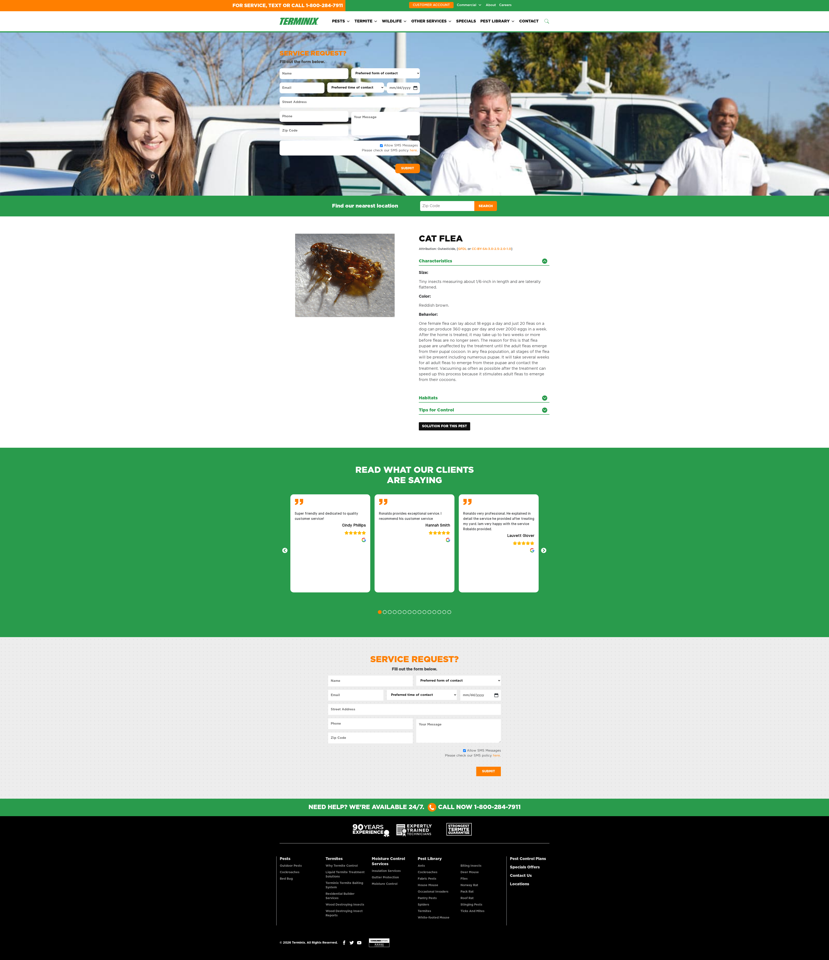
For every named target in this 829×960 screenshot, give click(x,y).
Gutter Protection (385, 877)
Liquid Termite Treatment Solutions (345, 874)
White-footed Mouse (433, 917)
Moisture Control (384, 883)
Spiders (423, 904)
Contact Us (521, 876)
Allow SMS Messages (401, 145)
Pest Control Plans (528, 859)
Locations (519, 884)
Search (486, 206)
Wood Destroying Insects (345, 904)
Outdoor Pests (291, 865)
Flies (464, 878)
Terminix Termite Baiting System (344, 885)
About (491, 5)
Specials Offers (525, 867)
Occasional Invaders (433, 891)
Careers (505, 5)
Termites (334, 859)
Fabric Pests (427, 878)
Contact (529, 21)
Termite (363, 21)
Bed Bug (286, 878)
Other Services (429, 21)
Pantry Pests (427, 898)
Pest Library (495, 21)
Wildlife (392, 21)
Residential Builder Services (340, 896)
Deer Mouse (469, 872)
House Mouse (428, 885)
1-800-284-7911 (324, 5)
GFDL (462, 249)
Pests (338, 21)
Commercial (466, 5)
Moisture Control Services (388, 861)
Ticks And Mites (472, 911)
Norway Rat (469, 885)
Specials (466, 21)
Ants (421, 865)
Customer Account (431, 5)
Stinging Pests (471, 904)
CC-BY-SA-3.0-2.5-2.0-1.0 (491, 249)
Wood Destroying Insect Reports (344, 913)
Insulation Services (386, 871)
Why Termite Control (342, 865)
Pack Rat (467, 891)
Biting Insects (470, 865)
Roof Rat (467, 898)
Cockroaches (289, 872)
